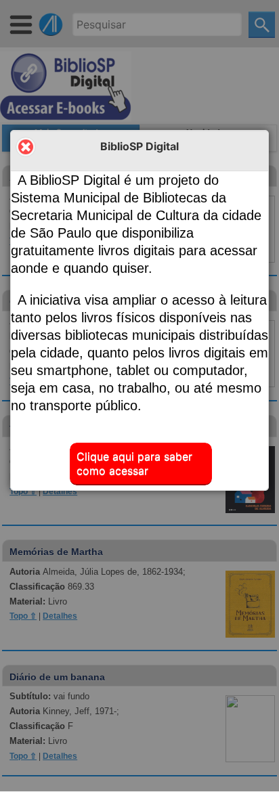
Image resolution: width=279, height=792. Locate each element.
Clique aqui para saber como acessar (134, 463)
